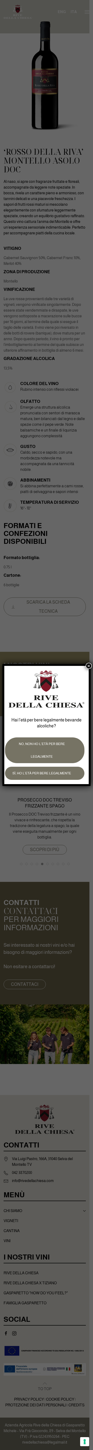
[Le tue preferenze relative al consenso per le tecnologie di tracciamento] (84, 1441)
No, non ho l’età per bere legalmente (42, 750)
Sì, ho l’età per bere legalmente (41, 773)
